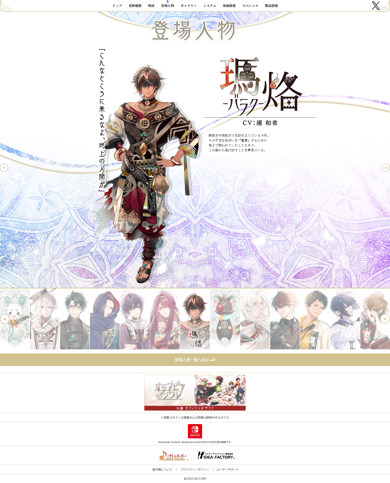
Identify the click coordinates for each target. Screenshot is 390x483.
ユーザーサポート (227, 469)
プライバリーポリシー (195, 469)
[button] (5, 319)
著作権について (162, 469)
